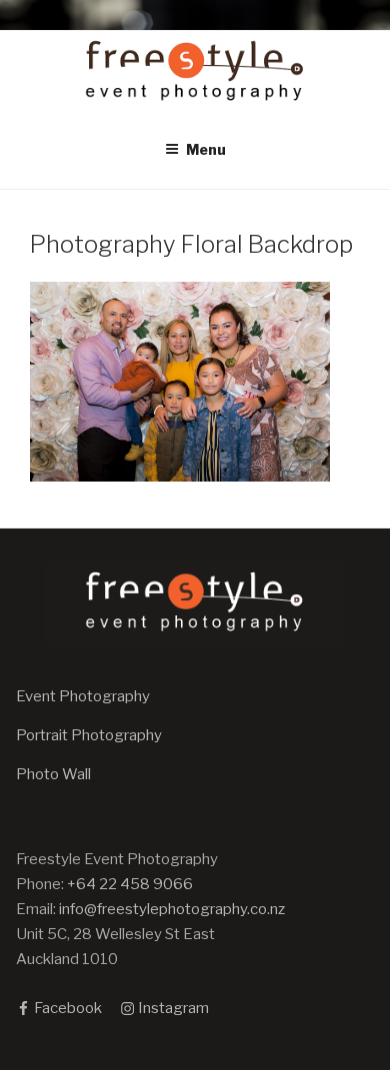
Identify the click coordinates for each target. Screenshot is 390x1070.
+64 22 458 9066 (130, 884)
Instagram (172, 1008)
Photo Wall (53, 774)
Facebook (66, 1008)
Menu (206, 149)
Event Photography (83, 696)
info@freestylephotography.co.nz (172, 909)
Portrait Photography (89, 735)
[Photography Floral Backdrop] (180, 477)
